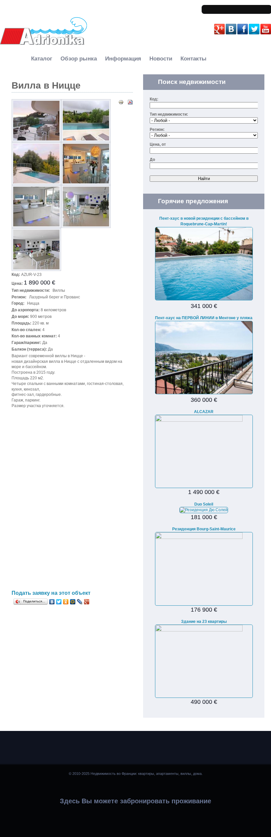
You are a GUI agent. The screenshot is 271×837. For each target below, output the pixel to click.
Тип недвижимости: (169, 114)
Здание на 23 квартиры (204, 621)
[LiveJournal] (79, 601)
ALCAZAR (203, 411)
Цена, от (158, 144)
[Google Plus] (86, 601)
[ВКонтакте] (52, 601)
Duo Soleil (203, 504)
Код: (154, 99)
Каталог (41, 59)
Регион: (157, 129)
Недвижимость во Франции (29, 50)
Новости (160, 59)
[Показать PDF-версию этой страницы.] (130, 101)
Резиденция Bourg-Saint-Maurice (204, 529)
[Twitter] (59, 601)
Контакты (193, 59)
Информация (123, 59)
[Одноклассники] (65, 601)
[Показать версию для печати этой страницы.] (121, 101)
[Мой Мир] (72, 601)
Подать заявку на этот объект (51, 593)
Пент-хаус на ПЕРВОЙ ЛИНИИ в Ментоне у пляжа (203, 318)
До (152, 159)
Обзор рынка (78, 59)
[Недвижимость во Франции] (43, 44)
